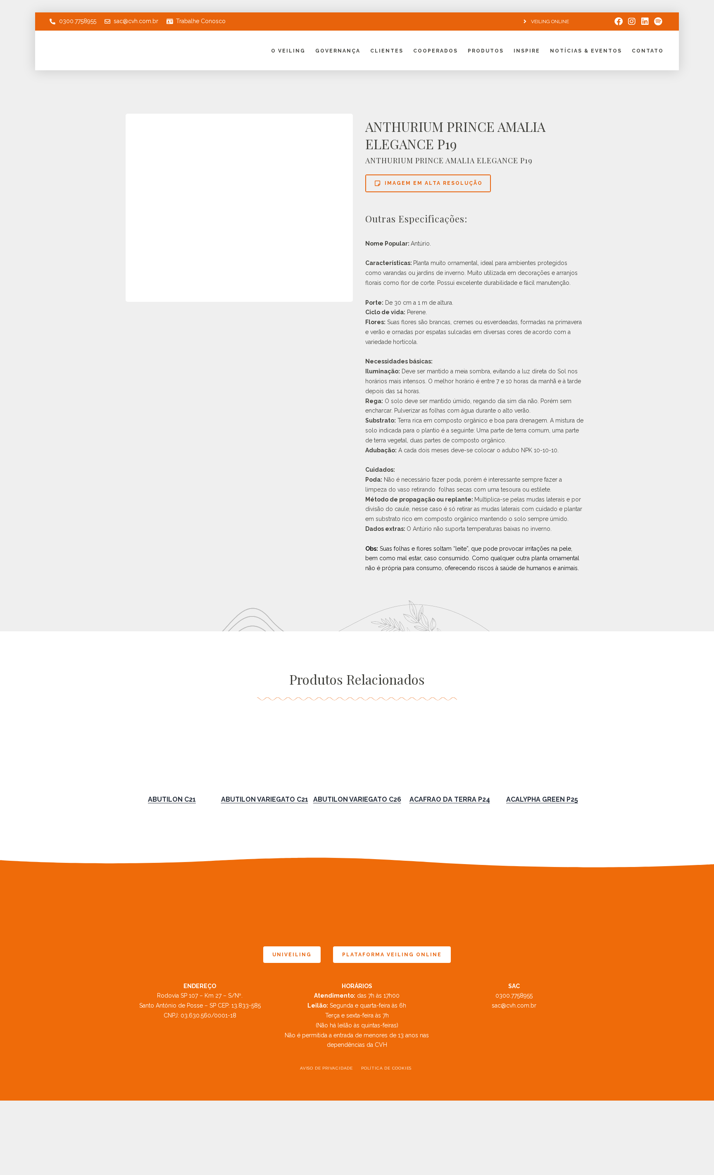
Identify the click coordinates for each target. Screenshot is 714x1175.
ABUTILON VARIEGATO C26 (357, 799)
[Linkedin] (645, 21)
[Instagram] (632, 21)
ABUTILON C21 (172, 799)
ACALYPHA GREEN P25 (542, 799)
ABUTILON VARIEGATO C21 (264, 799)
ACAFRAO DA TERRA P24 (449, 799)
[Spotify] (658, 21)
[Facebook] (618, 21)
